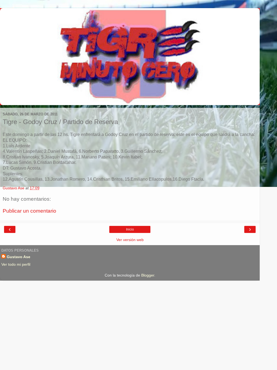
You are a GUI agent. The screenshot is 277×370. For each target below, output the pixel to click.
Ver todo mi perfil (15, 264)
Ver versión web (130, 240)
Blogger (147, 275)
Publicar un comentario (29, 211)
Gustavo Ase (18, 257)
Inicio (130, 229)
